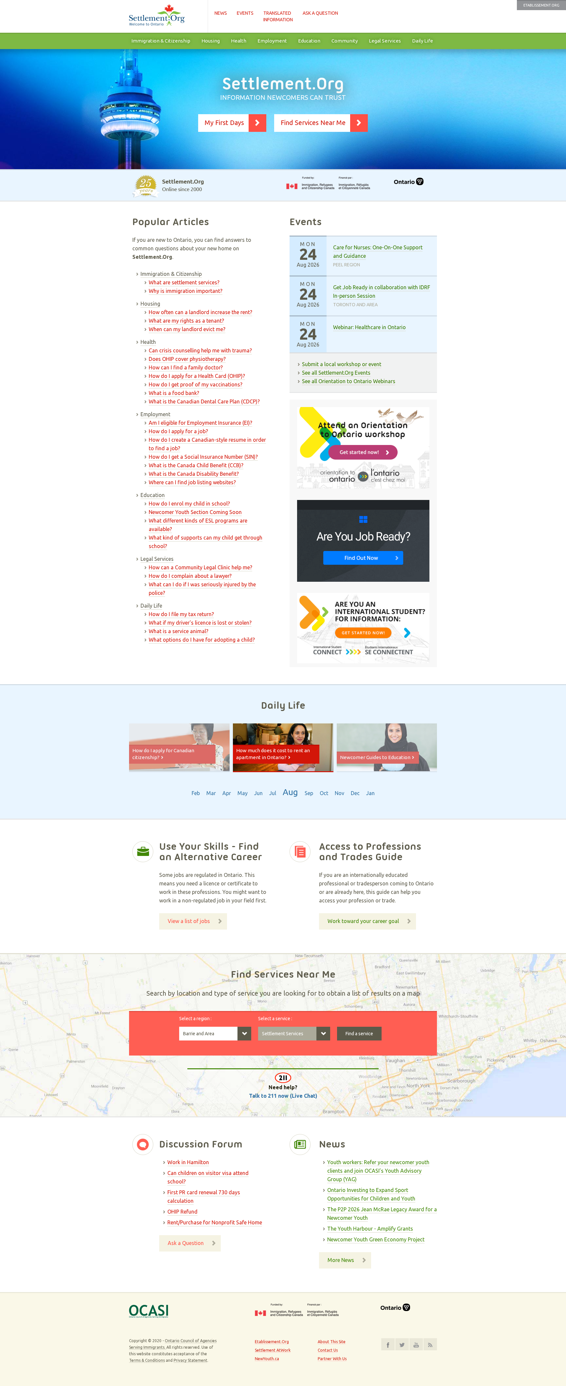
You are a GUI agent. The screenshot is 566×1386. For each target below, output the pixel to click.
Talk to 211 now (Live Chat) (283, 1096)
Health (238, 41)
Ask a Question (320, 13)
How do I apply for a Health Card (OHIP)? (197, 376)
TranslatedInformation (278, 16)
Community (344, 41)
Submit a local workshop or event (341, 364)
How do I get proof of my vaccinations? (195, 384)
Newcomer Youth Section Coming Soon (195, 512)
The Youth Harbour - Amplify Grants (370, 1229)
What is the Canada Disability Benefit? (194, 474)
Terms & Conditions (147, 1360)
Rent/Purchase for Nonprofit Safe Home (214, 1222)
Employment (272, 41)
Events (245, 13)
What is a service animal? (178, 631)
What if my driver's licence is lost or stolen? (200, 623)
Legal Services (385, 41)
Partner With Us (332, 1359)
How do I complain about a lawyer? (190, 576)
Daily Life (422, 41)
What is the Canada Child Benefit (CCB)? (196, 465)
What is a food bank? (174, 393)
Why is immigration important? (185, 291)
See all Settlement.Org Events (336, 373)
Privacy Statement (190, 1360)
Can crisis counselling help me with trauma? (200, 350)
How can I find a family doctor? (186, 367)
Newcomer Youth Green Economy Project (375, 1239)
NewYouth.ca (267, 1359)
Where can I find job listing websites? (192, 482)
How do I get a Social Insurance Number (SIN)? (203, 457)
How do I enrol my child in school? (189, 503)
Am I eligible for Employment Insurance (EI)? (200, 423)
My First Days (224, 122)
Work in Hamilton (188, 1162)
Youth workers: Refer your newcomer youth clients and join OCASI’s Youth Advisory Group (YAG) (378, 1170)
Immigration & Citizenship (160, 41)
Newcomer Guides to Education (375, 757)
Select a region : (195, 1018)
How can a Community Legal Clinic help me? (200, 567)
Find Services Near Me (313, 122)
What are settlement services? (184, 282)
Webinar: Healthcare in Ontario (369, 327)
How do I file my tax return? (181, 614)
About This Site (332, 1342)
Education (309, 41)
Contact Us (328, 1350)
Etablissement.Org (541, 5)
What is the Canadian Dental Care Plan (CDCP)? (204, 401)
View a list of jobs (189, 921)
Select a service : (275, 1018)
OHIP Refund (182, 1212)
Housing (210, 41)
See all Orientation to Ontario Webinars (348, 381)
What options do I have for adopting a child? (202, 640)
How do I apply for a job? (178, 431)
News (221, 13)
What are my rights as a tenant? (186, 321)
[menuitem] (161, 41)
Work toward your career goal (363, 921)
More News (341, 1260)
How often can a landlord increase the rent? (200, 312)
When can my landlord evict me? (187, 329)
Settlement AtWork (273, 1350)
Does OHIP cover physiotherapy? (187, 359)
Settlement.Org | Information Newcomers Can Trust (165, 16)
